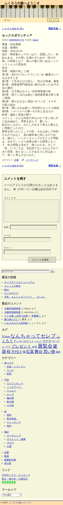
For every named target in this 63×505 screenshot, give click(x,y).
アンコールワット (24, 341)
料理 (9, 373)
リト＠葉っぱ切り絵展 (16, 315)
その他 (10, 405)
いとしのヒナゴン (13, 28)
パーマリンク (32, 159)
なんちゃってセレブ (33, 336)
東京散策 (12, 418)
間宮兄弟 (55, 28)
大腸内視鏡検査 (12, 308)
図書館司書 (10, 459)
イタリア (38, 341)
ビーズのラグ (11, 293)
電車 (58, 352)
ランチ (10, 370)
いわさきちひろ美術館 (16, 323)
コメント (9, 197)
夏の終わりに (11, 319)
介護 (9, 446)
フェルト (11, 390)
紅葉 (30, 351)
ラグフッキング (15, 383)
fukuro (35, 39)
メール (7, 235)
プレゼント (21, 346)
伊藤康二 (36, 315)
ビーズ (10, 394)
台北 (34, 346)
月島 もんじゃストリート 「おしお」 (25, 297)
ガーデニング (14, 435)
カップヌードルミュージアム (19, 282)
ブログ (10, 442)
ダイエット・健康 (16, 439)
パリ (8, 346)
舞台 (39, 351)
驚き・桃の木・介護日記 (15, 478)
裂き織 (10, 401)
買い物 (49, 351)
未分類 (7, 463)
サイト (7, 247)
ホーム (7, 19)
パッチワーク (15, 387)
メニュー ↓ (53, 20)
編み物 (10, 398)
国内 (9, 415)
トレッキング (14, 422)
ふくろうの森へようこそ (22, 3)
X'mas (6, 336)
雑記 (6, 432)
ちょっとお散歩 (12, 286)
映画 (6, 456)
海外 (9, 426)
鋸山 (6, 289)
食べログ (9, 363)
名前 (6, 227)
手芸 (6, 379)
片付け (16, 352)
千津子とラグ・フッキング (16, 475)
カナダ (47, 341)
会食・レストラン (16, 366)
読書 (16, 159)
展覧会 (45, 346)
